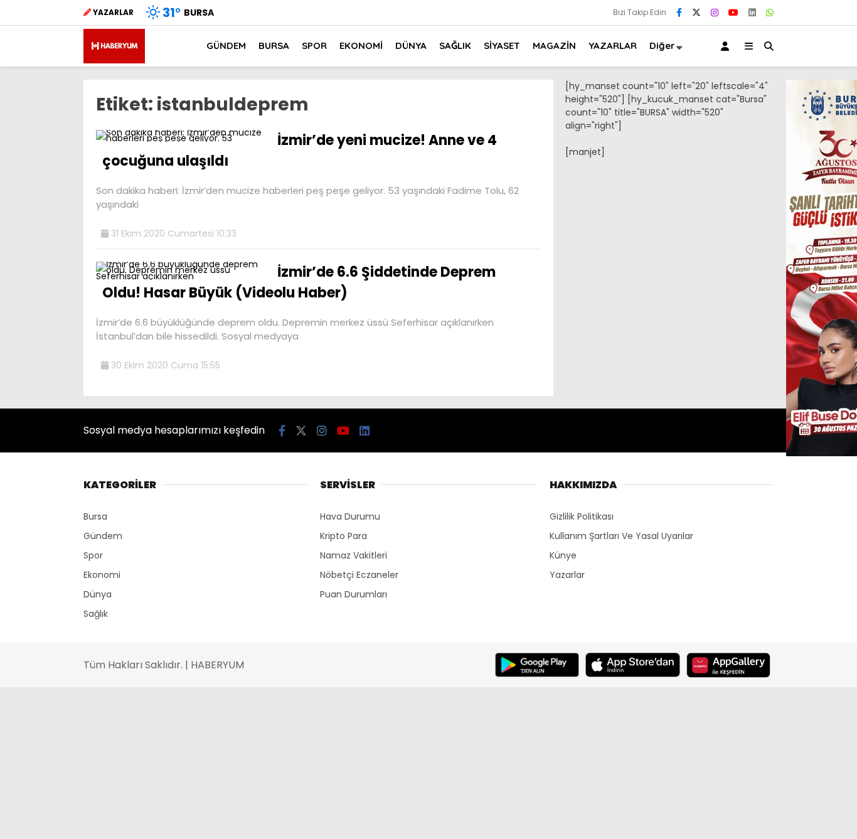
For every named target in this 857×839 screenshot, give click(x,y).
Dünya (97, 594)
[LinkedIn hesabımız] (752, 12)
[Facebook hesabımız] (679, 12)
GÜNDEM (226, 45)
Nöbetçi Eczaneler (359, 575)
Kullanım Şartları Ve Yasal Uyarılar (621, 536)
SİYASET (502, 45)
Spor (93, 555)
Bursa (95, 516)
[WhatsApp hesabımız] (770, 12)
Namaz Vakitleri (353, 555)
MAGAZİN (554, 45)
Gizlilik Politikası (582, 516)
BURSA (273, 45)
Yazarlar (567, 575)
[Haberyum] (114, 60)
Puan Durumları (353, 594)
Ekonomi (101, 575)
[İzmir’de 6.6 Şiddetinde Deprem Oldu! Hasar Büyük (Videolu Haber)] (182, 276)
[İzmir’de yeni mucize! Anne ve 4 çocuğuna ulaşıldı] (182, 138)
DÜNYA (411, 45)
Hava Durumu (350, 516)
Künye (563, 555)
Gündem (102, 536)
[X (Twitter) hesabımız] (696, 12)
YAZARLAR (612, 45)
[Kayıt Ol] (727, 46)
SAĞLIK (455, 45)
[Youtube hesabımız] (733, 12)
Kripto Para (343, 536)
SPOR (314, 45)
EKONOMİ (361, 45)
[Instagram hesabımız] (714, 12)
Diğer (662, 45)
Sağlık (95, 613)
